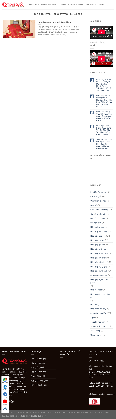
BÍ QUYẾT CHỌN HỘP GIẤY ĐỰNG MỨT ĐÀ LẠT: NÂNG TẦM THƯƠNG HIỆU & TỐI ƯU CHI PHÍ (103, 84)
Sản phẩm (52, 4)
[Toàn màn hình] (111, 36)
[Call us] (12, 401)
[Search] (107, 4)
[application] (101, 32)
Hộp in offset (96, 290)
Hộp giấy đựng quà (98, 271)
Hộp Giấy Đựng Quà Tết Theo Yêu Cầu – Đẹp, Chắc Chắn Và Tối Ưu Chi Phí (104, 116)
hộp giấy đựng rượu (98, 275)
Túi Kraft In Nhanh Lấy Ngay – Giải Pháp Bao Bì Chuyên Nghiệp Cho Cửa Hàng (104, 144)
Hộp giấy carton (97, 240)
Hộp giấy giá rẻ (97, 244)
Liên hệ (101, 4)
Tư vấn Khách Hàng (98, 326)
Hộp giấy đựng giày (98, 266)
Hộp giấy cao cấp (98, 236)
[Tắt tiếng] (108, 36)
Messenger (5, 397)
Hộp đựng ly (95, 304)
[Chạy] (93, 36)
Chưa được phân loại (99, 209)
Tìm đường (5, 382)
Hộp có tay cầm (97, 227)
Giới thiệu (42, 4)
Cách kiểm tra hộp (98, 201)
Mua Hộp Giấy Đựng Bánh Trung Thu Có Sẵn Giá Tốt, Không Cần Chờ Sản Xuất (103, 130)
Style (92, 317)
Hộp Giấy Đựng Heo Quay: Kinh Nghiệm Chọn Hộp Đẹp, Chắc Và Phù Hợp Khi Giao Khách (104, 101)
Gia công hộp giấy (98, 214)
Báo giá (5, 404)
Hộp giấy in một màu (99, 253)
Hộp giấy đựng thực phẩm (99, 281)
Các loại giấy (96, 196)
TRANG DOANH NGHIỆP (86, 4)
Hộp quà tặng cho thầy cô (100, 295)
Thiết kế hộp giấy (97, 322)
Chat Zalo (5, 390)
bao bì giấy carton (98, 192)
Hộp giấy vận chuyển (99, 262)
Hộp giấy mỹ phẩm (98, 258)
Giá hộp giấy (95, 223)
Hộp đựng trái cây (98, 309)
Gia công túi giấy (97, 218)
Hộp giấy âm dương (99, 231)
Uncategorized (96, 335)
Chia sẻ (93, 205)
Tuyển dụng (95, 330)
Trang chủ (32, 4)
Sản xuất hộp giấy (67, 4)
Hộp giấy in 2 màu (98, 249)
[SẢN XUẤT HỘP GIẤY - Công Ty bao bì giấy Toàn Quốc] (13, 5)
